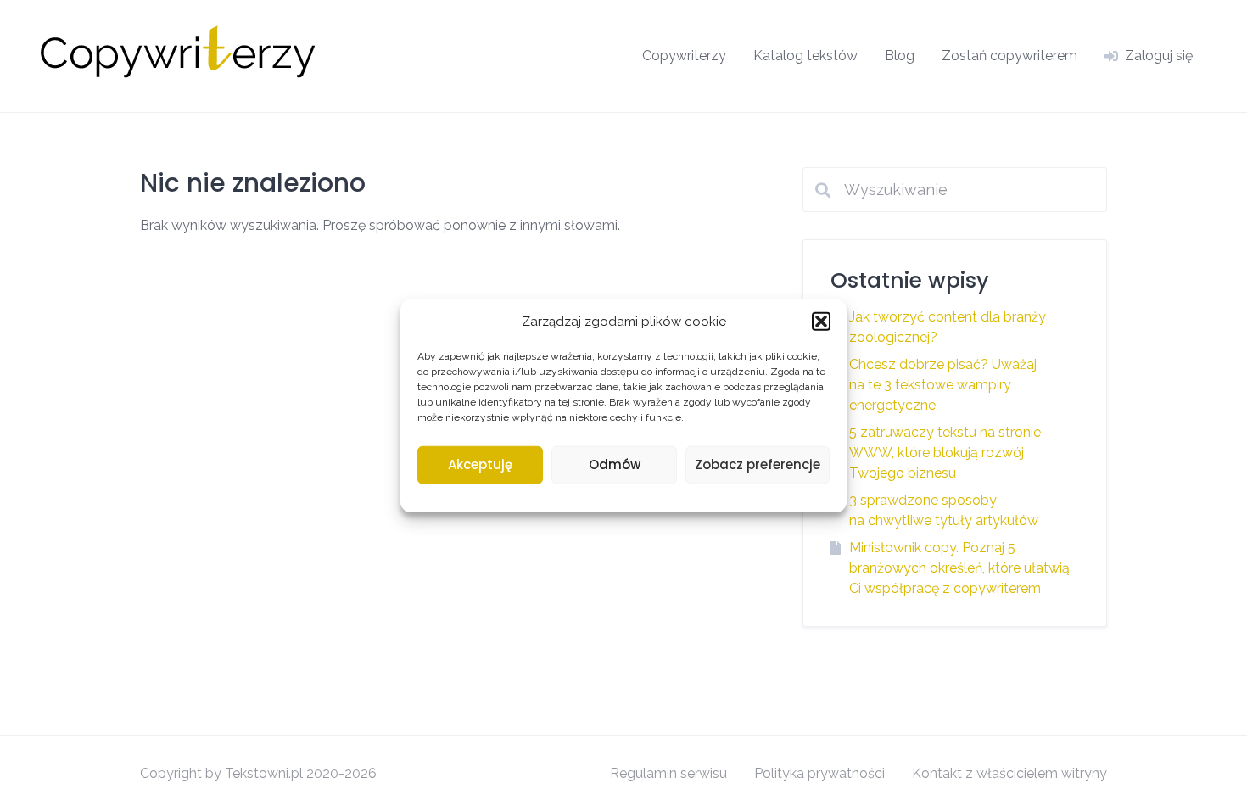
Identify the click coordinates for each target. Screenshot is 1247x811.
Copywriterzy (684, 56)
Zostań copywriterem (1009, 56)
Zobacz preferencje (757, 464)
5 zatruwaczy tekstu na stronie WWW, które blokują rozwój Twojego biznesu (945, 452)
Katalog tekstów (805, 56)
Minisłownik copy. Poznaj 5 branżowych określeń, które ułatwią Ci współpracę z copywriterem (959, 568)
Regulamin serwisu (668, 773)
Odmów (614, 464)
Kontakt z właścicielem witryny (1009, 773)
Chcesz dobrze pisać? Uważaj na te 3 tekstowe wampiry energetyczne (943, 384)
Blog (899, 56)
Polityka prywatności (819, 773)
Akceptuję (480, 464)
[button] (821, 321)
